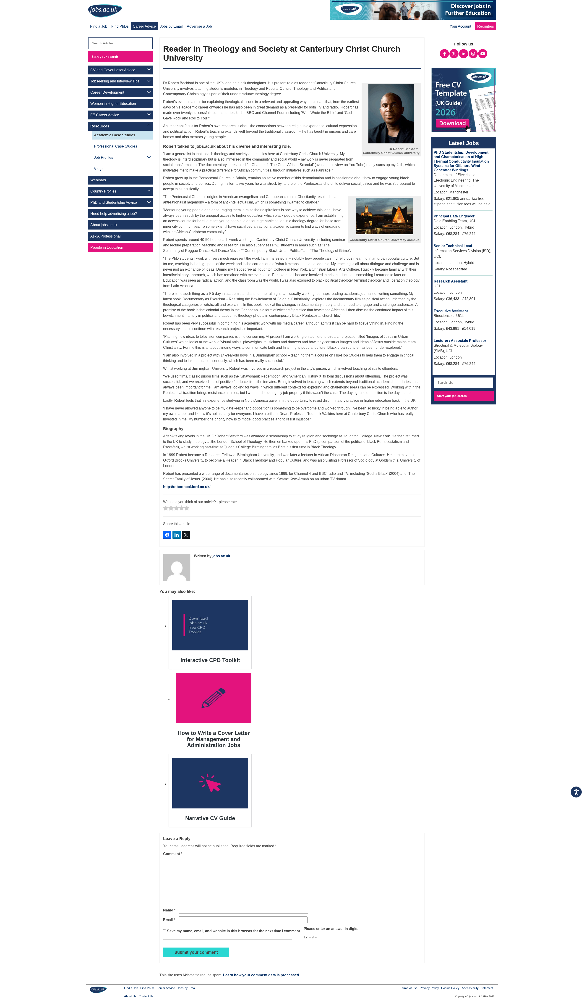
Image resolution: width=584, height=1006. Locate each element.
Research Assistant (450, 281)
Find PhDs (147, 988)
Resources (99, 126)
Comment (172, 854)
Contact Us (146, 996)
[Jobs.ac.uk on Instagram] (473, 53)
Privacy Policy (429, 988)
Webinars (98, 180)
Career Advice (165, 988)
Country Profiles (103, 191)
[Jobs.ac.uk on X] (454, 53)
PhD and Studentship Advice (113, 202)
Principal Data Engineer (454, 216)
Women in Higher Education (113, 104)
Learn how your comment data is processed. (261, 975)
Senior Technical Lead (453, 246)
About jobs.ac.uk (103, 225)
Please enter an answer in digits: (332, 929)
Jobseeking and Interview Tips (114, 81)
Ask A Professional (105, 236)
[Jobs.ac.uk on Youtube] (483, 53)
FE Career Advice (104, 115)
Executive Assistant (451, 311)
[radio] (165, 508)
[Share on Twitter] (186, 535)
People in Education (106, 247)
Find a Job (131, 988)
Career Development (107, 92)
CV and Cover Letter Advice (112, 70)
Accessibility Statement (477, 988)
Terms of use (408, 988)
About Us (130, 996)
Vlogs (98, 169)
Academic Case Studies (114, 135)
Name (169, 910)
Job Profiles (103, 157)
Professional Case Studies (115, 146)
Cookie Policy (450, 988)
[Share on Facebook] (167, 535)
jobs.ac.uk (221, 556)
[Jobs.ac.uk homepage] (106, 11)
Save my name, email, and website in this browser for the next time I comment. (234, 931)
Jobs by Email (186, 988)
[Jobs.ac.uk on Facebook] (444, 53)
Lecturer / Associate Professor (460, 341)
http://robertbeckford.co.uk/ (186, 487)
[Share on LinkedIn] (176, 535)
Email (169, 920)
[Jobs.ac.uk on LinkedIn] (463, 53)
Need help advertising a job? (113, 214)
